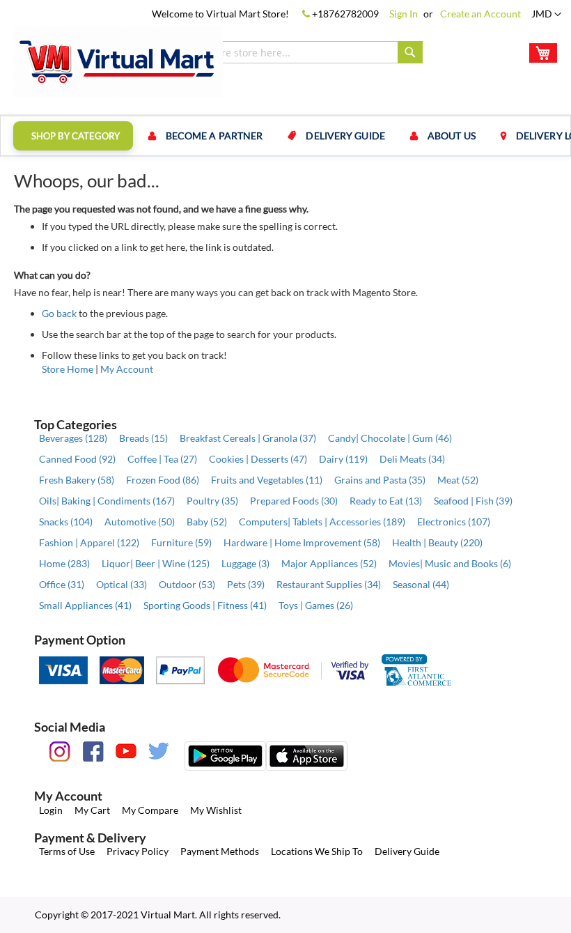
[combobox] (292, 52)
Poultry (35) (212, 501)
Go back (59, 313)
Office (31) (61, 584)
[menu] (285, 136)
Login (51, 810)
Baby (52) (207, 521)
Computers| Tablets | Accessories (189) (322, 521)
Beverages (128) (73, 438)
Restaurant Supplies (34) (328, 584)
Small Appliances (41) (85, 605)
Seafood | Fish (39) (473, 501)
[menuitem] (73, 136)
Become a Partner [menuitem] (214, 135)
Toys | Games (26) (316, 605)
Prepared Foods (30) (294, 501)
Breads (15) (143, 438)
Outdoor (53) (187, 584)
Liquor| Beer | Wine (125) (156, 563)
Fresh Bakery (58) (76, 480)
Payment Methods (219, 851)
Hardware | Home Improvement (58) (302, 542)
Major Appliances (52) (329, 563)
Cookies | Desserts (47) (258, 459)
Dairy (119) (343, 459)
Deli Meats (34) (412, 459)
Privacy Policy (138, 851)
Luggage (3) (245, 563)
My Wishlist (216, 810)
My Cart (92, 810)
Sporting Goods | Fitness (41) (205, 605)
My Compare (150, 810)
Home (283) (64, 563)
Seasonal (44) (421, 584)
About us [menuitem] (452, 135)
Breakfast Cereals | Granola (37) (248, 438)
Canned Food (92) (77, 459)
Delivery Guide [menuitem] (345, 135)
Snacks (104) (66, 521)
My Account (126, 369)
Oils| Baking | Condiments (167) (107, 501)
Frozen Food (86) (162, 480)
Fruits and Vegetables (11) (266, 480)
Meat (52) (457, 480)
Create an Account (480, 14)
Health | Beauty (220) (437, 542)
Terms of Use (67, 851)
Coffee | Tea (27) (162, 459)
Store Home (67, 369)
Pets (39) (246, 584)
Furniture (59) (181, 542)
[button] (546, 14)
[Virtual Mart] (118, 62)
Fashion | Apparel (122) (89, 542)
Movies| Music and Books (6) (450, 563)
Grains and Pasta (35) (379, 480)
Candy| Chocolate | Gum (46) (390, 438)
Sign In (403, 14)
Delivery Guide (407, 851)
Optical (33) (121, 584)
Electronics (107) (453, 521)
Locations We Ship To (317, 851)
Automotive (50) (139, 521)
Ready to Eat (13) (386, 501)
